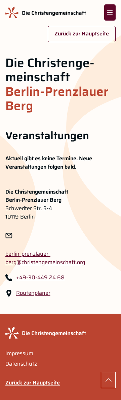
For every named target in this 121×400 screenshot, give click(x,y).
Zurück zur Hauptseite (81, 33)
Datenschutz (21, 364)
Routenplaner (33, 293)
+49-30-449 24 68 (40, 278)
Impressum (19, 353)
